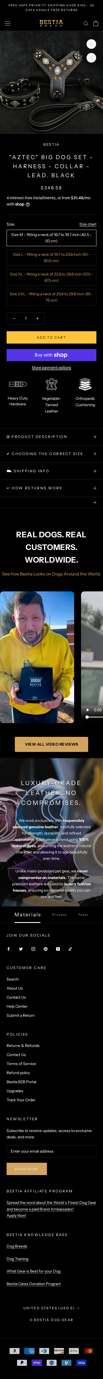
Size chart (87, 224)
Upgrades (15, 1090)
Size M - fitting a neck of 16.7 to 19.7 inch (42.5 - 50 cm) (51, 237)
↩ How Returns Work (35, 488)
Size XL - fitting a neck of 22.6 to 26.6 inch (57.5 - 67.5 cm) (51, 277)
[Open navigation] (7, 23)
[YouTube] (58, 948)
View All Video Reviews (51, 744)
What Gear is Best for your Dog (33, 1271)
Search (13, 979)
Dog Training (17, 1258)
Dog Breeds (17, 1246)
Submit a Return (21, 1015)
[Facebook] (8, 948)
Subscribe (27, 1169)
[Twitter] (21, 948)
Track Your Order (21, 1099)
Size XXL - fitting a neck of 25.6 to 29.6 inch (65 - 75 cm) (51, 297)
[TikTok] (70, 948)
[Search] (85, 23)
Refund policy (18, 1072)
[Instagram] (33, 948)
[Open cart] (95, 23)
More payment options (51, 367)
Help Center (17, 1006)
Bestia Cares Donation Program (34, 1283)
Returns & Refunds (23, 1045)
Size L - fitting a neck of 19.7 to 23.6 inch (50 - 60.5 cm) (51, 257)
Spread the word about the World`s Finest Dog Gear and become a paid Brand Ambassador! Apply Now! (51, 1209)
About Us (15, 988)
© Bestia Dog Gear (52, 1320)
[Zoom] (91, 44)
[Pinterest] (46, 948)
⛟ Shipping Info (28, 471)
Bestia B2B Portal (21, 1081)
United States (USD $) (49, 1308)
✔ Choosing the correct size (45, 453)
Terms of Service (21, 1063)
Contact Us (16, 997)
